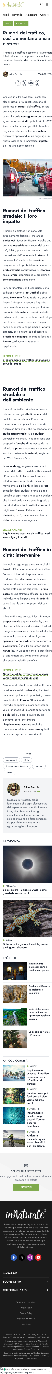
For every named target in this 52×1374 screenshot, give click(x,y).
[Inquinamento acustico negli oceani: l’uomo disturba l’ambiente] (14, 1115)
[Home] (13, 4)
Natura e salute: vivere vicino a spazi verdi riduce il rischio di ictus (25, 676)
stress (9, 772)
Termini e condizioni (26, 1302)
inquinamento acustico (17, 766)
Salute (8, 23)
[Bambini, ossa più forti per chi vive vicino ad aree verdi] (14, 1096)
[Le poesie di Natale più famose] (15, 1039)
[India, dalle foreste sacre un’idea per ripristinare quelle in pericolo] (15, 1017)
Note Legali (26, 1324)
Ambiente (31, 15)
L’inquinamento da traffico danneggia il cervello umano (26, 362)
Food (6, 15)
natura (39, 766)
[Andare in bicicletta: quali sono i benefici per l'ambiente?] (14, 1138)
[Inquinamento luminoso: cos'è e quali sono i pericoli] (15, 971)
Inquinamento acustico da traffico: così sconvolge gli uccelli (26, 535)
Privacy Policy (26, 1307)
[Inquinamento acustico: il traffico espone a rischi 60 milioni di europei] (14, 1073)
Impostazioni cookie (26, 1318)
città (26, 760)
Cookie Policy (26, 1313)
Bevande (17, 15)
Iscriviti (26, 1187)
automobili (11, 760)
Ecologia (21, 23)
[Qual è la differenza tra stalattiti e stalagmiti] (15, 994)
